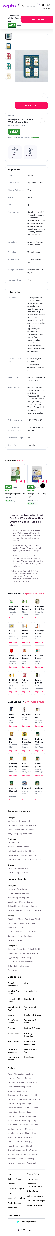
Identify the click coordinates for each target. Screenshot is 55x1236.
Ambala (29, 1083)
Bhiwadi (21, 1091)
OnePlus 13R (13, 851)
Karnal (10, 1129)
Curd (36, 958)
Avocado (11, 898)
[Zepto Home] (9, 6)
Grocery (11, 958)
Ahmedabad (19, 1083)
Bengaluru (12, 1091)
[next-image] (44, 95)
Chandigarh (32, 1091)
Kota (32, 1129)
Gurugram (20, 1112)
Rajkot (29, 1155)
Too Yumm (12, 932)
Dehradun (24, 1104)
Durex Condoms (25, 945)
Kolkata (25, 1129)
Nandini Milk (13, 936)
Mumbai (11, 1142)
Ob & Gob (12, 877)
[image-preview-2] (8, 56)
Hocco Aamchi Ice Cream (29, 868)
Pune (22, 1155)
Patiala (19, 1151)
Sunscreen (24, 830)
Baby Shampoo (14, 843)
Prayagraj (28, 1151)
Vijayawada (20, 1172)
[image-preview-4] (8, 76)
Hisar (19, 1117)
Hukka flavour (14, 962)
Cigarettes (21, 958)
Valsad (20, 1168)
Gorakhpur (34, 1108)
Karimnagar (31, 1125)
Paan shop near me (30, 962)
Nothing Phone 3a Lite (17, 860)
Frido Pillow (23, 877)
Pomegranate (14, 902)
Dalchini (11, 915)
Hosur (26, 1117)
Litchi (31, 860)
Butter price (24, 975)
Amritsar (11, 1087)
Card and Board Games (24, 838)
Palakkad (18, 1146)
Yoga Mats (27, 843)
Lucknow (24, 1134)
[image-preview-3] (8, 66)
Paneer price (13, 979)
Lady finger (12, 911)
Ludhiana (34, 1134)
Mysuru (20, 1142)
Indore (22, 1121)
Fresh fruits (12, 971)
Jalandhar (12, 1125)
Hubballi (34, 1117)
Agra (10, 1083)
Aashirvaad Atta (32, 928)
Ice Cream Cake (15, 834)
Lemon (30, 911)
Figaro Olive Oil (31, 932)
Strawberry (22, 898)
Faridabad (12, 1108)
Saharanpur (21, 1159)
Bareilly (20, 1087)
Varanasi (29, 1168)
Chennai (11, 1100)
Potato (22, 911)
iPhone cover (13, 864)
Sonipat (11, 1163)
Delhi (33, 1104)
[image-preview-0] (8, 36)
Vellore (11, 1172)
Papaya (11, 919)
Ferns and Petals (15, 949)
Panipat (11, 1151)
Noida (10, 1146)
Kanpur (21, 1125)
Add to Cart (38, 19)
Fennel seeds (22, 915)
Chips (30, 958)
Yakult (10, 928)
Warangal (31, 1172)
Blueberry (34, 915)
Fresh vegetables (26, 971)
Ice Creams (12, 830)
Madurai (11, 1138)
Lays (21, 932)
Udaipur (35, 1163)
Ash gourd (12, 906)
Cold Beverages (30, 834)
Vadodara (12, 1168)
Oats (10, 838)
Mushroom (27, 919)
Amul (22, 936)
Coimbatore (22, 1100)
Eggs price (12, 966)
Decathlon (24, 881)
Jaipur (29, 1121)
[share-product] (42, 120)
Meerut (20, 1138)
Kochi (17, 1129)
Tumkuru (26, 1163)
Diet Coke (12, 868)
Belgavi (28, 1087)
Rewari (11, 1159)
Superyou (12, 945)
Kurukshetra (13, 1134)
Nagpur (28, 1142)
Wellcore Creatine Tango (18, 856)
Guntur (11, 1112)
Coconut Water (28, 864)
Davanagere (13, 1104)
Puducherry (13, 1155)
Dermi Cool (13, 881)
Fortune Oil (34, 941)
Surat (18, 1163)
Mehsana (29, 1138)
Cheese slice (24, 966)
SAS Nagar (32, 1159)
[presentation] (44, 95)
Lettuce (37, 919)
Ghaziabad (22, 1108)
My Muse (19, 928)
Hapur (29, 1112)
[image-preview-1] (8, 46)
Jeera (18, 919)
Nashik (36, 1142)
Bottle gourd (23, 906)
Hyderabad (12, 1121)
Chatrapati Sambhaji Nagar (19, 1095)
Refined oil (12, 975)
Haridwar (12, 1117)
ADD (20, 490)
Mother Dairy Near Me (18, 941)
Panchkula (28, 1146)
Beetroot (25, 902)
